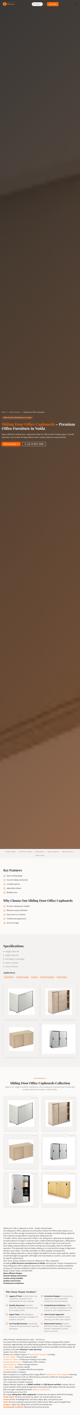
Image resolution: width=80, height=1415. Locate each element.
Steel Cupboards (53, 852)
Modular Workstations (12, 1362)
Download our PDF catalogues (57, 1374)
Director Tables (10, 852)
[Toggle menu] (76, 4)
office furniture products (37, 1354)
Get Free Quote (10, 444)
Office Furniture (14, 412)
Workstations (39, 852)
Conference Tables (25, 852)
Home (4, 412)
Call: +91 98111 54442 (35, 444)
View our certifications (41, 1389)
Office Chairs (40, 855)
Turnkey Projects (10, 1369)
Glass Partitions (67, 852)
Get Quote (52, 4)
